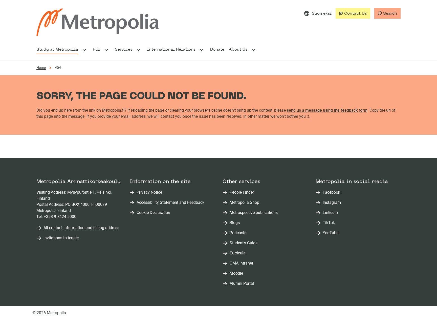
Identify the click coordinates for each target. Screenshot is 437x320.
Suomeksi (322, 14)
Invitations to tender (61, 237)
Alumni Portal (243, 284)
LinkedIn (331, 213)
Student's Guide (244, 243)
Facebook (332, 192)
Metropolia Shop (245, 203)
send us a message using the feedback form (327, 110)
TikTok (330, 223)
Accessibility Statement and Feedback (170, 202)
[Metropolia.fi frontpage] (97, 22)
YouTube (331, 233)
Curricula (239, 253)
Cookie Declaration (153, 212)
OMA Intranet (242, 263)
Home (41, 68)
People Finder (243, 192)
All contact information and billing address (81, 227)
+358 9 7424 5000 (60, 216)
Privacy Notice (149, 192)
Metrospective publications (255, 213)
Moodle (237, 273)
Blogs (236, 223)
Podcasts (239, 233)
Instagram (333, 203)
